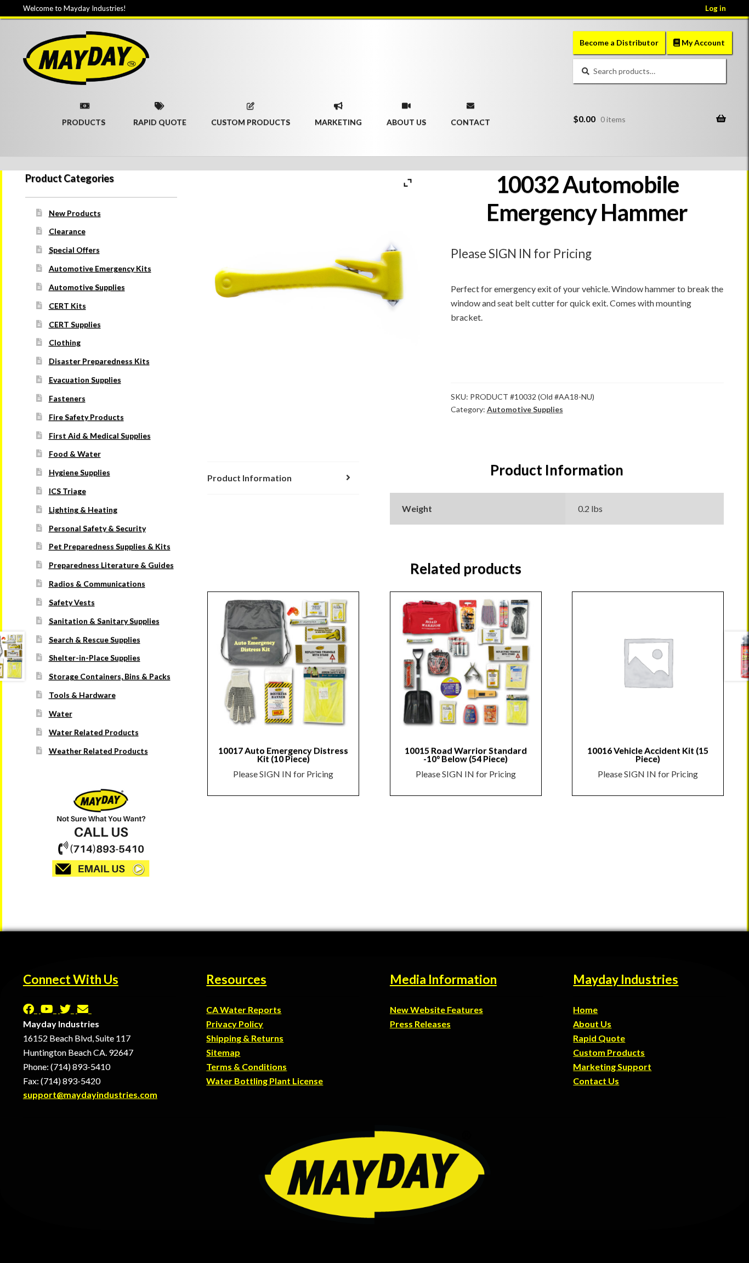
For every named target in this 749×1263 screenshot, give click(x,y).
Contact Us (596, 1081)
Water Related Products (94, 732)
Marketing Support (612, 1066)
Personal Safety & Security (97, 528)
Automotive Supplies (525, 409)
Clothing (65, 342)
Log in (715, 8)
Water (60, 713)
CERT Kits (67, 305)
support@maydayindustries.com (90, 1094)
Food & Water (75, 453)
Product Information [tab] (249, 478)
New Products (75, 213)
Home (585, 1009)
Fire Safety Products (86, 417)
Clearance (67, 231)
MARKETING (338, 118)
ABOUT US (406, 118)
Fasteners (67, 398)
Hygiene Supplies (79, 472)
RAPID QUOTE (159, 118)
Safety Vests (72, 602)
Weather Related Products (98, 750)
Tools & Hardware (82, 694)
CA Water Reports (243, 1009)
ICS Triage (67, 491)
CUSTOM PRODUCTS (250, 118)
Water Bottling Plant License (264, 1081)
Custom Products (609, 1052)
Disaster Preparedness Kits (99, 361)
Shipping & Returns (244, 1038)
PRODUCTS (83, 118)
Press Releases (420, 1024)
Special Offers (74, 249)
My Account (702, 42)
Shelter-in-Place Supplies (94, 657)
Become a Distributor (619, 42)
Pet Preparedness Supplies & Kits (110, 546)
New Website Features (436, 1009)
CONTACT (470, 118)
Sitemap (223, 1052)
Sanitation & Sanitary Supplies (104, 620)
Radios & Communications (97, 583)
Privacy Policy (234, 1024)
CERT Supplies (75, 324)
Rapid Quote (599, 1038)
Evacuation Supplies (85, 379)
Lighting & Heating (83, 509)
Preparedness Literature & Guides (111, 565)
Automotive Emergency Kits (100, 268)
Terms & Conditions (246, 1066)
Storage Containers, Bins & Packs (110, 676)
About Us (592, 1024)
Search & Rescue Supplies (94, 639)
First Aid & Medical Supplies (100, 435)
